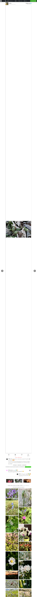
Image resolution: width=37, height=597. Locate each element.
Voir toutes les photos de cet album (18, 487)
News (26, 0)
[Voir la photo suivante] (10, 481)
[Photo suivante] (2, 271)
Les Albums (10, 0)
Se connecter (33, 0)
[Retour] (1, 1)
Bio (16, 0)
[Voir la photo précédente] (27, 481)
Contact (20, 0)
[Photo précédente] (35, 271)
